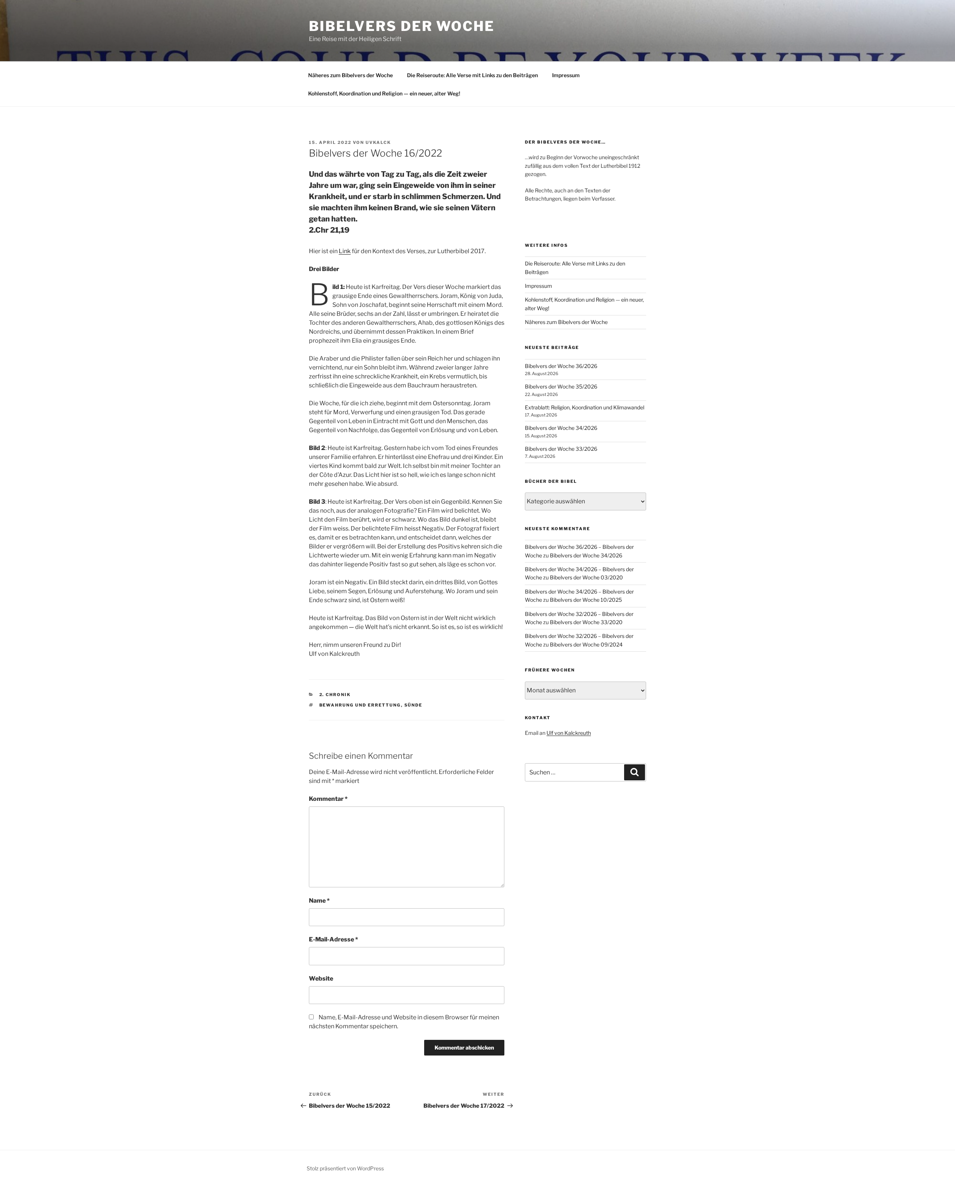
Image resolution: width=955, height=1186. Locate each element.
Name (319, 900)
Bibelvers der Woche (402, 26)
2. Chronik (335, 694)
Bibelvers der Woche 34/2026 (561, 428)
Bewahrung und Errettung (360, 705)
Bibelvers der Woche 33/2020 (586, 622)
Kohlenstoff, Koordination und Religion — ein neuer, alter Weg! (384, 93)
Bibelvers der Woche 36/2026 (561, 366)
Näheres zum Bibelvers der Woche (350, 75)
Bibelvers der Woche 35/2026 (561, 386)
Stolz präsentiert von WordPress (345, 1168)
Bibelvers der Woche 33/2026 (561, 449)
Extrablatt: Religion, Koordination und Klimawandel (584, 407)
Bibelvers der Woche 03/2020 (586, 577)
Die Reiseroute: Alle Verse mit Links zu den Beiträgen (472, 75)
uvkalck (378, 142)
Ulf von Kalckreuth (569, 733)
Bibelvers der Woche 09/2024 (586, 644)
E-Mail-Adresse (333, 939)
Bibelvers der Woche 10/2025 (586, 600)
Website (321, 978)
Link (345, 251)
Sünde (413, 705)
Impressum (566, 75)
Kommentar (328, 798)
